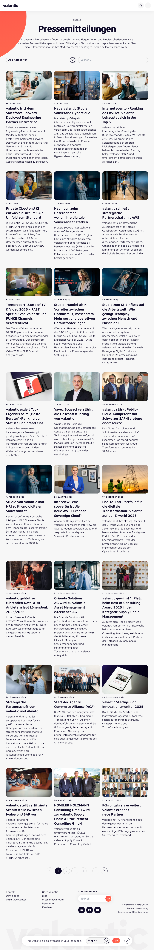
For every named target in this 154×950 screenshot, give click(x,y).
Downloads (12, 895)
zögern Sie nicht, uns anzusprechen (93, 43)
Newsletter (48, 903)
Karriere (47, 907)
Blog (44, 895)
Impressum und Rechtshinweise (133, 912)
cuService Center (16, 899)
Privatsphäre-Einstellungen (135, 904)
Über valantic (50, 891)
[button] (148, 5)
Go (116, 940)
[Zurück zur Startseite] (10, 5)
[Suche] (141, 5)
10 (95, 870)
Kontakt (10, 891)
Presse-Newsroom (53, 899)
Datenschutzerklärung (137, 908)
